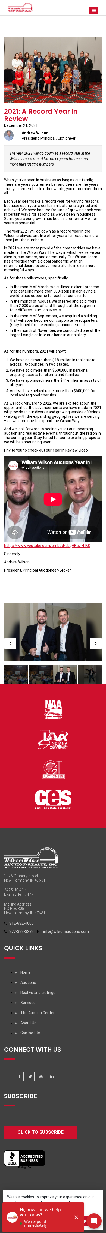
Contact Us (30, 1033)
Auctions (28, 982)
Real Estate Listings (37, 992)
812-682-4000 (21, 923)
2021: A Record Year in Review (41, 115)
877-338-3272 (21, 931)
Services (28, 1002)
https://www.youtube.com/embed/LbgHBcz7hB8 (47, 545)
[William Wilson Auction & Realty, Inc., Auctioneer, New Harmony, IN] (24, 1159)
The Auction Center (37, 1013)
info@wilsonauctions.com (66, 931)
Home (25, 972)
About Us (28, 1023)
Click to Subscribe (41, 1132)
